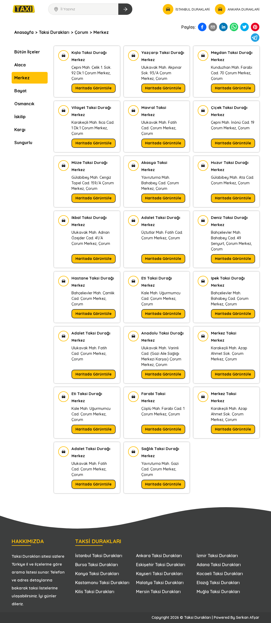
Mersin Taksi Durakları (158, 591)
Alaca (20, 64)
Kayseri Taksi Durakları (159, 573)
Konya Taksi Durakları (97, 573)
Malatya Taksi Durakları (160, 582)
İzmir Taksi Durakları (217, 555)
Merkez (101, 32)
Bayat (20, 90)
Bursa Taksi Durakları (96, 564)
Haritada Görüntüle (93, 88)
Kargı (19, 129)
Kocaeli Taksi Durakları (220, 573)
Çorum (81, 32)
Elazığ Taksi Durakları (218, 582)
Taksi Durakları (54, 32)
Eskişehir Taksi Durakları (160, 564)
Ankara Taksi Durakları (159, 555)
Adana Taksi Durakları (219, 564)
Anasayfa (24, 32)
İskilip (20, 116)
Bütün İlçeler (27, 51)
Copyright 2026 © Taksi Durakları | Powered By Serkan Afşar (205, 617)
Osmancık (24, 103)
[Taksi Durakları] (24, 8)
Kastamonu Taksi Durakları (102, 582)
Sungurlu (23, 142)
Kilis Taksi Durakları (94, 591)
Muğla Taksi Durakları (218, 591)
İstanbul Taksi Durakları (98, 555)
